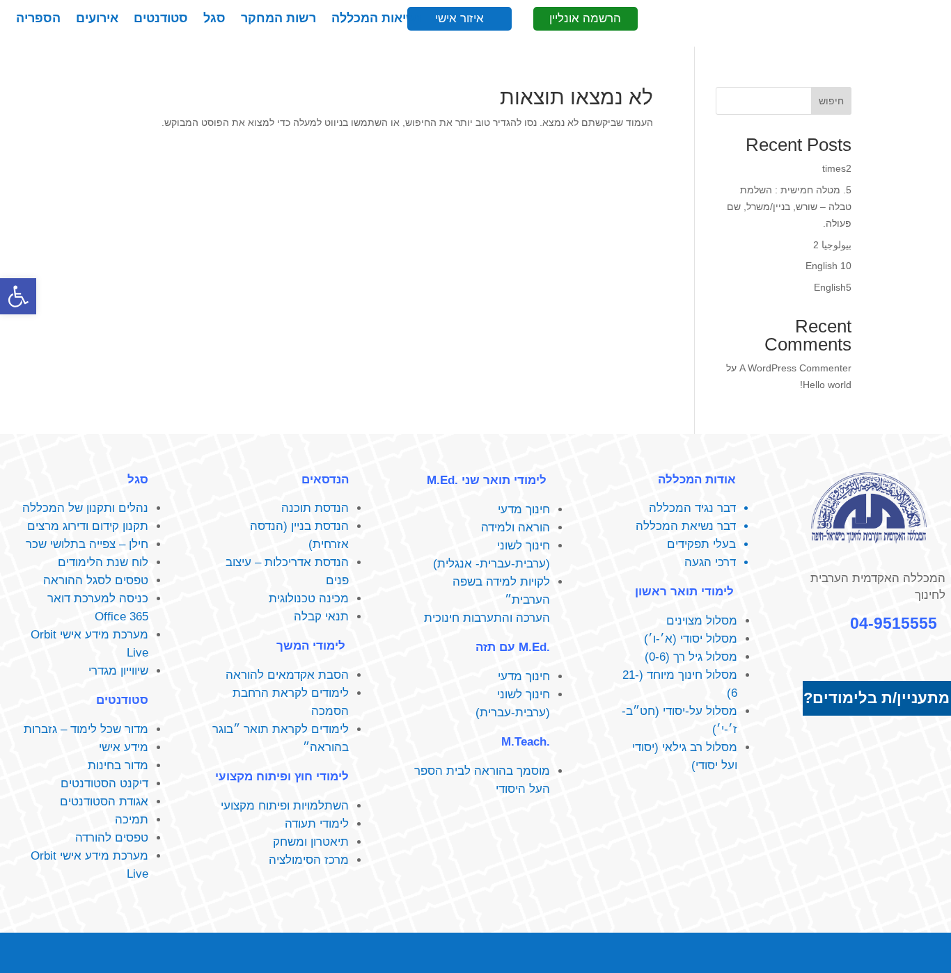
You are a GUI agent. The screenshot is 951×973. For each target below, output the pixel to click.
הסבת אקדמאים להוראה (287, 675)
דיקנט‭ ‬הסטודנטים (104, 783)
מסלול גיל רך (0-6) (691, 657)
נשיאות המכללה (376, 19)
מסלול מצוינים (701, 620)
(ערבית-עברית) (512, 712)
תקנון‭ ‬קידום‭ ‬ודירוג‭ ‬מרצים (87, 526)
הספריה (38, 19)
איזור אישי (459, 18)
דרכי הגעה (710, 562)
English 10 (828, 265)
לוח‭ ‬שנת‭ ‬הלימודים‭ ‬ (101, 562)
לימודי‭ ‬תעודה (317, 823)
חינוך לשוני (523, 545)
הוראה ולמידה (515, 527)
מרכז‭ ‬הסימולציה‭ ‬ (307, 860)
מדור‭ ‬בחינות (118, 765)
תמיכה (131, 819)
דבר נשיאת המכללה (686, 526)
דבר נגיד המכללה (692, 508)
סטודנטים (161, 19)
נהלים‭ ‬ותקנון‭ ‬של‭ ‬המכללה (85, 508)
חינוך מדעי (524, 509)
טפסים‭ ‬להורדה (111, 837)
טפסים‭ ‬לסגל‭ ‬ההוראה (95, 580)
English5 (832, 287)
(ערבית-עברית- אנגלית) (491, 563)
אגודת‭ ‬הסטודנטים (104, 801)
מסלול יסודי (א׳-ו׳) (690, 638)
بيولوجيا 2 (832, 244)
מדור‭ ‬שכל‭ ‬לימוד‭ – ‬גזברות (86, 729)
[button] (18, 296)
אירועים (97, 19)
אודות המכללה (697, 479)
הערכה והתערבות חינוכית (487, 618)
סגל (214, 19)
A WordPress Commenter (795, 367)
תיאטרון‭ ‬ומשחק (311, 842)
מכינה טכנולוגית (309, 598)
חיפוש (831, 100)
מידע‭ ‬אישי (123, 747)
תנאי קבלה (321, 616)
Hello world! (825, 384)
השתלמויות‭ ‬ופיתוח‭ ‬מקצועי (285, 805)
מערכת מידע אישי (104, 634)
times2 (836, 168)
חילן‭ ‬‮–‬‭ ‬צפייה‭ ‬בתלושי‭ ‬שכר (87, 544)
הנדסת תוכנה (315, 508)
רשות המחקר (278, 19)
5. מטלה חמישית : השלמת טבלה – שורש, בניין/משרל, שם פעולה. (789, 206)
